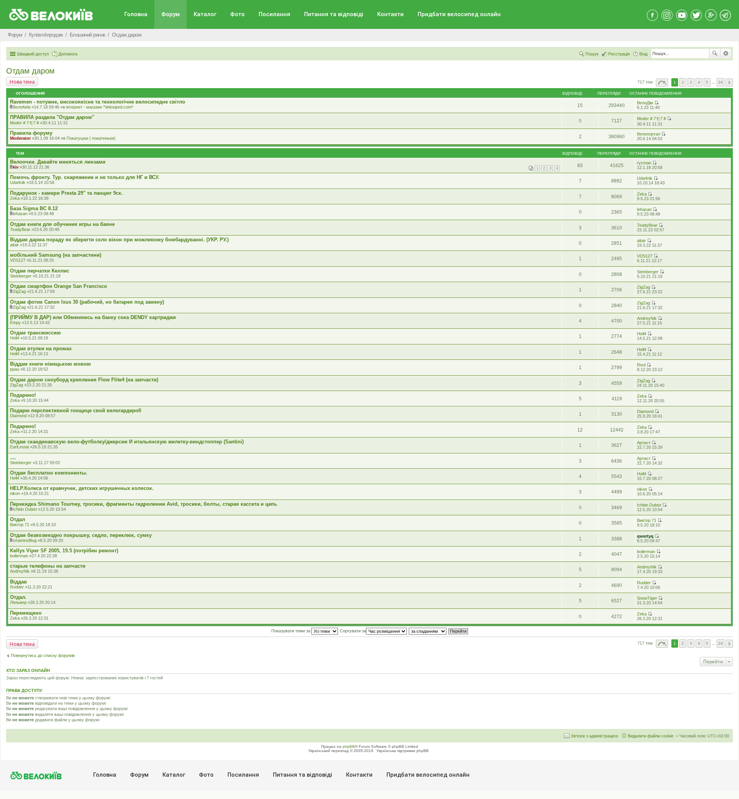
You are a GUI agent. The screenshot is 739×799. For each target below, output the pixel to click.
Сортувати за (353, 631)
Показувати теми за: (291, 631)
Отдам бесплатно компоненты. (48, 473)
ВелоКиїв (21, 107)
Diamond (18, 415)
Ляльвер (18, 602)
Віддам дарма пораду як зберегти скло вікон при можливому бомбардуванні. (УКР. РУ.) (119, 239)
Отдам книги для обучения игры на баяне (62, 224)
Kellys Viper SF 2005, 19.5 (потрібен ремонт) (64, 550)
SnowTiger (647, 598)
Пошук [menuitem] (592, 54)
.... (13, 457)
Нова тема (22, 81)
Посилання (274, 14)
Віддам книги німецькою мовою (50, 364)
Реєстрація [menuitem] (619, 54)
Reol (641, 365)
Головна (135, 14)
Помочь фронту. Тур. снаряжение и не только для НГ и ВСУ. (84, 177)
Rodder (17, 587)
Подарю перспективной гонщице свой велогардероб (75, 410)
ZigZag (19, 291)
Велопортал (648, 134)
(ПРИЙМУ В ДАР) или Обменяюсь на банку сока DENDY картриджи (93, 317)
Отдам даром (30, 71)
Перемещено (26, 613)
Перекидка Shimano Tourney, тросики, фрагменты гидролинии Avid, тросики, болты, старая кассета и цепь (143, 504)
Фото (237, 14)
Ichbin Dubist (25, 509)
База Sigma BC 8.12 (34, 208)
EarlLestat (19, 447)
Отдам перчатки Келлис (39, 271)
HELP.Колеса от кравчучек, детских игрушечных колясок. (82, 488)
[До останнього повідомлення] (656, 102)
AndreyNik (647, 318)
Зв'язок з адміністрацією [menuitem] (594, 736)
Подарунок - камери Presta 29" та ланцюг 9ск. (66, 193)
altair (14, 244)
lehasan (20, 213)
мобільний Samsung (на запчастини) (55, 255)
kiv (15, 167)
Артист (643, 442)
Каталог (205, 14)
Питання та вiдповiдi (333, 14)
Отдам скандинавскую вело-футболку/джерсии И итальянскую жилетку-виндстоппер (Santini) (127, 442)
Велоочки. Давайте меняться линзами (57, 162)
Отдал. (18, 597)
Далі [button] (729, 83)
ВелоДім (645, 102)
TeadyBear (20, 229)
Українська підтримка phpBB (402, 751)
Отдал (17, 519)
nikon (15, 493)
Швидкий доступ (33, 54)
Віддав (18, 582)
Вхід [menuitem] (643, 54)
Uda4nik (17, 182)
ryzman (644, 162)
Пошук (715, 53)
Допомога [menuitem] (68, 54)
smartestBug (25, 540)
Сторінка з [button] (662, 83)
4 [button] (699, 82)
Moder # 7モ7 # (24, 122)
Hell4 (14, 338)
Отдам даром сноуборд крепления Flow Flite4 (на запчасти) (84, 380)
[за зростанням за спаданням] (428, 631)
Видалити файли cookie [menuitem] (651, 736)
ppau (14, 369)
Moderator (20, 138)
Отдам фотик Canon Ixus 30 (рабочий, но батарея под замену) (87, 302)
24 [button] (720, 82)
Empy (15, 322)
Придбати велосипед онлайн (459, 14)
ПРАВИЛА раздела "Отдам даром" (52, 117)
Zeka (15, 198)
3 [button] (691, 82)
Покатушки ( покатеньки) (91, 138)
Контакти (390, 14)
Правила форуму (31, 133)
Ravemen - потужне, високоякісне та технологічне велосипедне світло (97, 102)
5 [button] (707, 82)
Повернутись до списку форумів (43, 655)
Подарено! (23, 395)
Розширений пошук (726, 53)
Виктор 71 (19, 524)
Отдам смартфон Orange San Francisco (58, 286)
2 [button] (683, 82)
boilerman (19, 555)
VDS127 (17, 260)
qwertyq (645, 536)
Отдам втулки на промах (41, 348)
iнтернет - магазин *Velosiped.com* (99, 107)
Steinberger (21, 276)
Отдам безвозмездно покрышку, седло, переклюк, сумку (81, 535)
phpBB (349, 746)
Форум (170, 14)
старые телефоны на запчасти (47, 566)
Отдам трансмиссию (35, 333)
